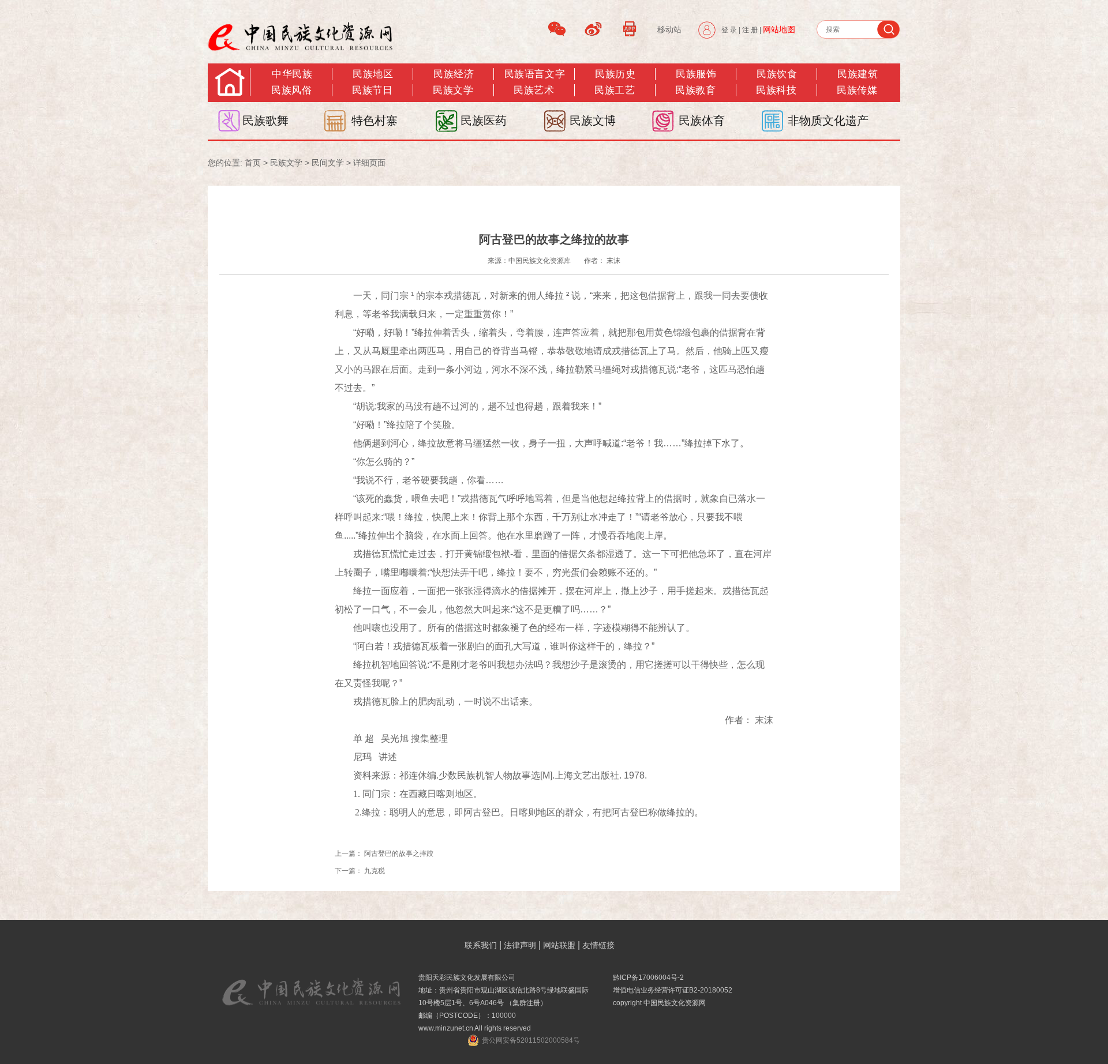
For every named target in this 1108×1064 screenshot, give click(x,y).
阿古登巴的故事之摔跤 (398, 853)
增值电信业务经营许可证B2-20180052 (672, 990)
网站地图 (779, 29)
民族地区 (373, 74)
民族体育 (702, 120)
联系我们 (481, 945)
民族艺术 (534, 90)
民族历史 (615, 74)
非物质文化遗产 (828, 120)
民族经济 (453, 74)
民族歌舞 (265, 120)
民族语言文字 (534, 74)
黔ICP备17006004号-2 (648, 977)
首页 (253, 162)
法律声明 (520, 945)
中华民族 (292, 74)
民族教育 (695, 90)
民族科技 (776, 90)
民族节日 (372, 90)
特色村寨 (374, 120)
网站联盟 (559, 945)
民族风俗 (291, 90)
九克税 (374, 871)
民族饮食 (777, 74)
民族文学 (453, 90)
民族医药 (484, 120)
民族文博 (593, 120)
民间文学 (328, 162)
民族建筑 (857, 74)
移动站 (669, 29)
